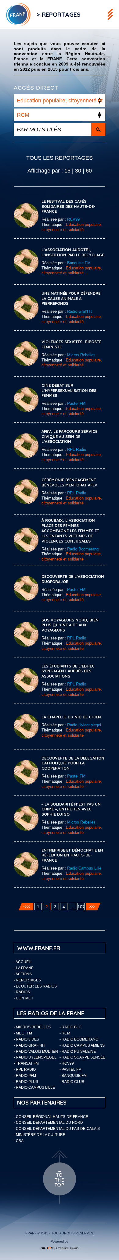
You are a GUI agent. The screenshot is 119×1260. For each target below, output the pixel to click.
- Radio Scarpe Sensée (82, 1057)
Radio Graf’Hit (79, 311)
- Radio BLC (70, 1027)
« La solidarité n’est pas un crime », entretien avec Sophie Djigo (71, 809)
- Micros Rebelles (32, 1027)
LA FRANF (24, 968)
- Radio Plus (26, 1082)
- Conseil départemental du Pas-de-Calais (57, 1129)
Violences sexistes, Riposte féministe (71, 344)
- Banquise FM (73, 1075)
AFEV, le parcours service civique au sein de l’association (69, 436)
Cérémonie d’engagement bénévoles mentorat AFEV (69, 482)
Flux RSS (93, 14)
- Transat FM (26, 1063)
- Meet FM (23, 1033)
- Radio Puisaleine (78, 1051)
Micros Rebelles (81, 355)
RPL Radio (76, 449)
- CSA (18, 1141)
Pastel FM (76, 403)
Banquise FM (79, 263)
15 (67, 171)
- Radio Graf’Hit (29, 1045)
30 (78, 171)
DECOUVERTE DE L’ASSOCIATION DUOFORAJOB (72, 579)
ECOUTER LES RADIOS (36, 986)
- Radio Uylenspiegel (35, 1057)
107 (81, 906)
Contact (24, 998)
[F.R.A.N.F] (15, 14)
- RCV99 (67, 1063)
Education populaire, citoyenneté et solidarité (71, 227)
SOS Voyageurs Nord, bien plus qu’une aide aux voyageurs (70, 625)
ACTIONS (24, 974)
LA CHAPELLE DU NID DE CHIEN (71, 716)
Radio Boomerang (83, 549)
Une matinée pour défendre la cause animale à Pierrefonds (70, 298)
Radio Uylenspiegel (84, 725)
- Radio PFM (25, 1075)
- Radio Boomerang (79, 1039)
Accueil (24, 962)
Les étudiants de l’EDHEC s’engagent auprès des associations (68, 671)
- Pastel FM (70, 1069)
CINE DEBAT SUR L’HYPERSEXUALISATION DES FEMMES (68, 390)
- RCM (65, 1033)
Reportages (28, 980)
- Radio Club (72, 1082)
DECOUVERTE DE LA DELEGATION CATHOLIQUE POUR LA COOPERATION (72, 763)
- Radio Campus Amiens (82, 1045)
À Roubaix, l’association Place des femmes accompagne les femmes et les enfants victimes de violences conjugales (70, 530)
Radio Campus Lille (84, 868)
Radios (23, 992)
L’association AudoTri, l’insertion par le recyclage (72, 252)
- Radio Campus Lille (34, 1087)
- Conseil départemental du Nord (48, 1122)
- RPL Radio (25, 1069)
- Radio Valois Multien (36, 1051)
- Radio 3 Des (26, 1039)
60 (89, 171)
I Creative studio (59, 1248)
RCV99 (73, 219)
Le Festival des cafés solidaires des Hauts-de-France (68, 206)
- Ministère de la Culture (39, 1135)
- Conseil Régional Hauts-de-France (51, 1117)
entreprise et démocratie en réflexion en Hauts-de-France (72, 855)
